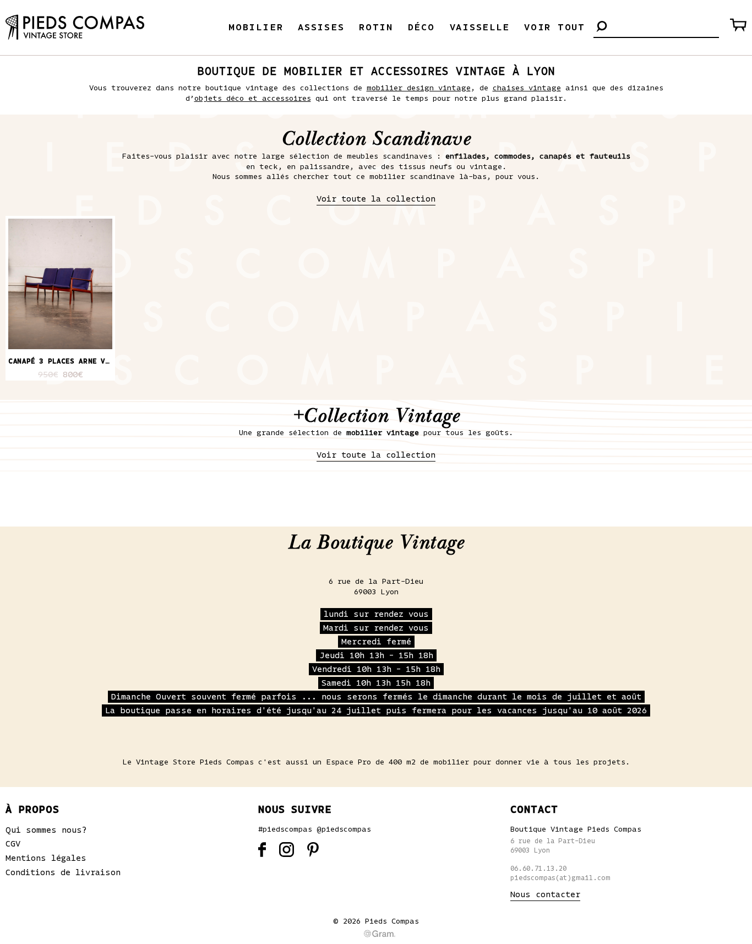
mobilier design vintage (419, 88)
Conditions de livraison (63, 872)
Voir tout (554, 27)
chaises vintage (527, 88)
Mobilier (255, 27)
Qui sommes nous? (46, 830)
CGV (13, 843)
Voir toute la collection (376, 198)
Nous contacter (545, 894)
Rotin (376, 27)
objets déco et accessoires (252, 98)
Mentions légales (46, 858)
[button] (601, 27)
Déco (421, 27)
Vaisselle (480, 27)
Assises (321, 27)
